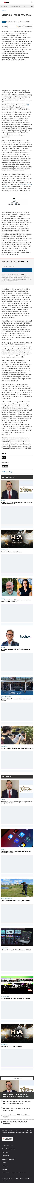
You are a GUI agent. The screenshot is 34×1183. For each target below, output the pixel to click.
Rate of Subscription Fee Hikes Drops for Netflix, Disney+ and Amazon (17, 1102)
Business (4, 10)
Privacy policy (5, 1152)
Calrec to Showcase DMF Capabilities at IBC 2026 (16, 1116)
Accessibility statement (8, 1159)
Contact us (5, 1166)
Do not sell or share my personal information (14, 1173)
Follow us (21, 26)
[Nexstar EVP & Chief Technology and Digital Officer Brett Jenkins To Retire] (17, 1089)
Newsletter (29, 26)
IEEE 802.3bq (24, 184)
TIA (31, 184)
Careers (4, 1162)
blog (3, 457)
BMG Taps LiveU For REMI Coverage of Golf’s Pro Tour (16, 1109)
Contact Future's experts (8, 1149)
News (3, 22)
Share (5, 26)
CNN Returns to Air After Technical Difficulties (15, 1123)
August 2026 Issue (15, 6)
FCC (32, 6)
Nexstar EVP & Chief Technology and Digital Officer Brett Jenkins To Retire (16, 1095)
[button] (2, 2)
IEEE (27, 105)
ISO (6, 186)
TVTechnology (11, 21)
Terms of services (20, 274)
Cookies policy (5, 1155)
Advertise (4, 1169)
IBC (25, 6)
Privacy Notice (22, 276)
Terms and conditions (7, 1145)
